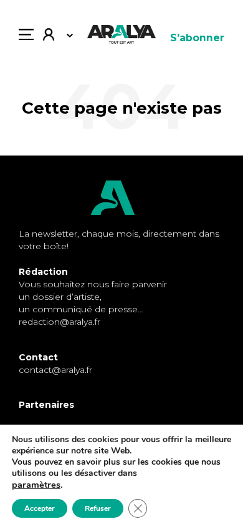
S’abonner (197, 38)
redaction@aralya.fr (59, 321)
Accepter (39, 508)
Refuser (98, 508)
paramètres (36, 484)
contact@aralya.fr (55, 369)
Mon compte (53, 37)
